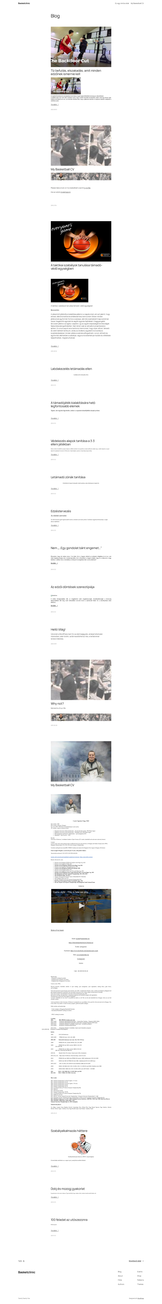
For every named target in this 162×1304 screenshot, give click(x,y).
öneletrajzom (66, 192)
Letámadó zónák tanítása (68, 477)
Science (81, 963)
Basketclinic (24, 3)
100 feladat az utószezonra (69, 1219)
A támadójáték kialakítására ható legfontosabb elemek (73, 404)
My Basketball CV (137, 3)
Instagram (81, 959)
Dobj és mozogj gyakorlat (68, 1188)
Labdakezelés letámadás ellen (71, 368)
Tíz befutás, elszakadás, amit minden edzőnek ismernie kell (76, 72)
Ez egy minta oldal (122, 3)
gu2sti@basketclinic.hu (83, 938)
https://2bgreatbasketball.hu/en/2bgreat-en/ (81, 942)
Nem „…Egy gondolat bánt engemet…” (76, 548)
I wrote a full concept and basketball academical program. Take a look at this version (72, 857)
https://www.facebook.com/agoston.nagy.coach (84, 951)
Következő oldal (136, 1261)
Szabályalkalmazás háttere (69, 1130)
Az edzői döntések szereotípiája (72, 587)
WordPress (141, 1298)
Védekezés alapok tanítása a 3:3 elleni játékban (73, 442)
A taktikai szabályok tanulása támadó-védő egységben (76, 266)
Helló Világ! (58, 629)
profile (88, 188)
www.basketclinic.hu (83, 955)
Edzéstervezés (61, 511)
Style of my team (57, 930)
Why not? (57, 703)
